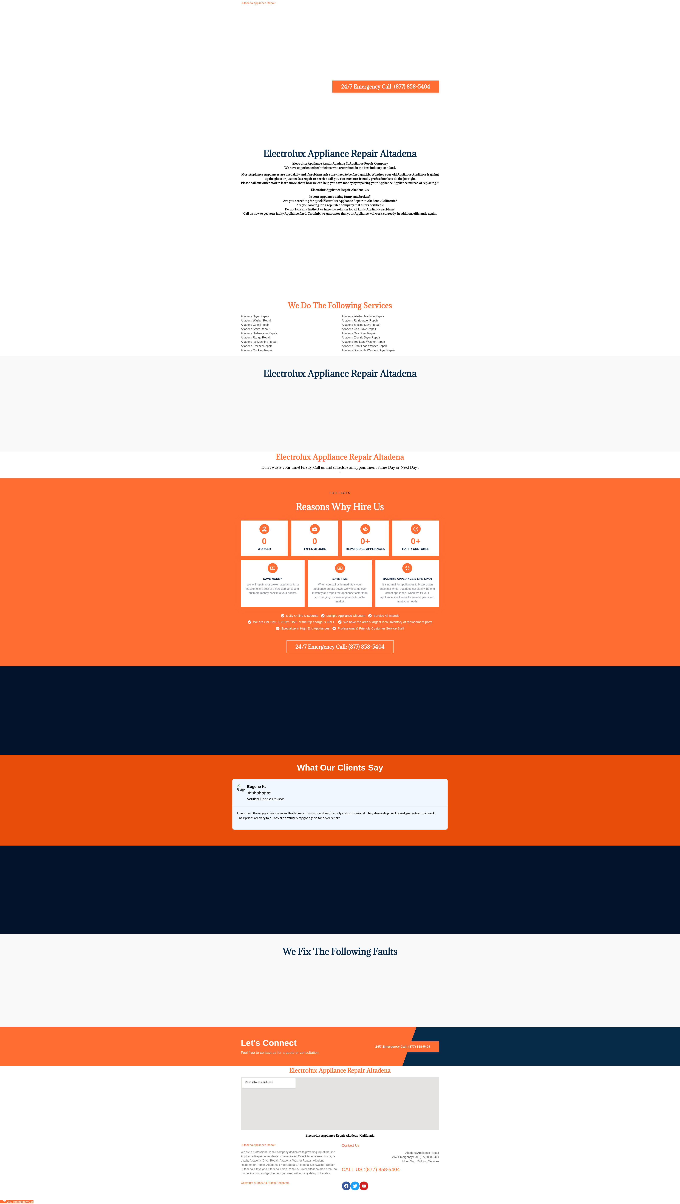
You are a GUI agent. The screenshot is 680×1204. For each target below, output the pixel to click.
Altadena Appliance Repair (258, 3)
